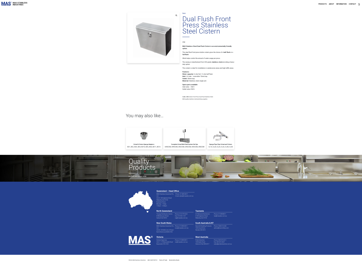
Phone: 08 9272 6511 (220, 240)
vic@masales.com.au (181, 242)
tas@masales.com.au (220, 216)
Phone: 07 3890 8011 (181, 194)
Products (322, 4)
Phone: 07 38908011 (220, 214)
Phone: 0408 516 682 (220, 226)
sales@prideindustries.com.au (223, 244)
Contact (352, 4)
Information (341, 4)
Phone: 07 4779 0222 (181, 214)
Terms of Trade (163, 260)
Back (184, 13)
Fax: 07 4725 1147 (180, 216)
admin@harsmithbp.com (221, 228)
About (331, 4)
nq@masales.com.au (181, 218)
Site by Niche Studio (174, 260)
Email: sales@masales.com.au (184, 196)
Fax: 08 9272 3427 (219, 242)
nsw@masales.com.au (181, 228)
